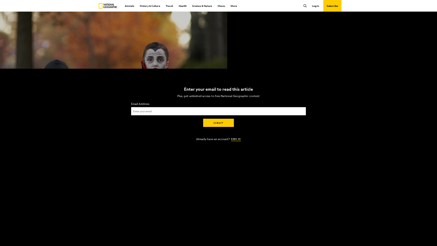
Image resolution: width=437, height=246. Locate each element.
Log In (315, 5)
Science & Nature (202, 5)
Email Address (140, 104)
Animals (129, 5)
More (234, 5)
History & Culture (150, 5)
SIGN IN (236, 139)
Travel (169, 5)
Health (183, 5)
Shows (221, 5)
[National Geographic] (108, 6)
